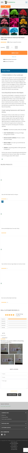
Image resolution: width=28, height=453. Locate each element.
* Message (4, 380)
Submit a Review (12, 394)
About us (3, 415)
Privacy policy (4, 417)
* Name (3, 373)
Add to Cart (14, 53)
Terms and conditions (6, 419)
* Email (3, 377)
